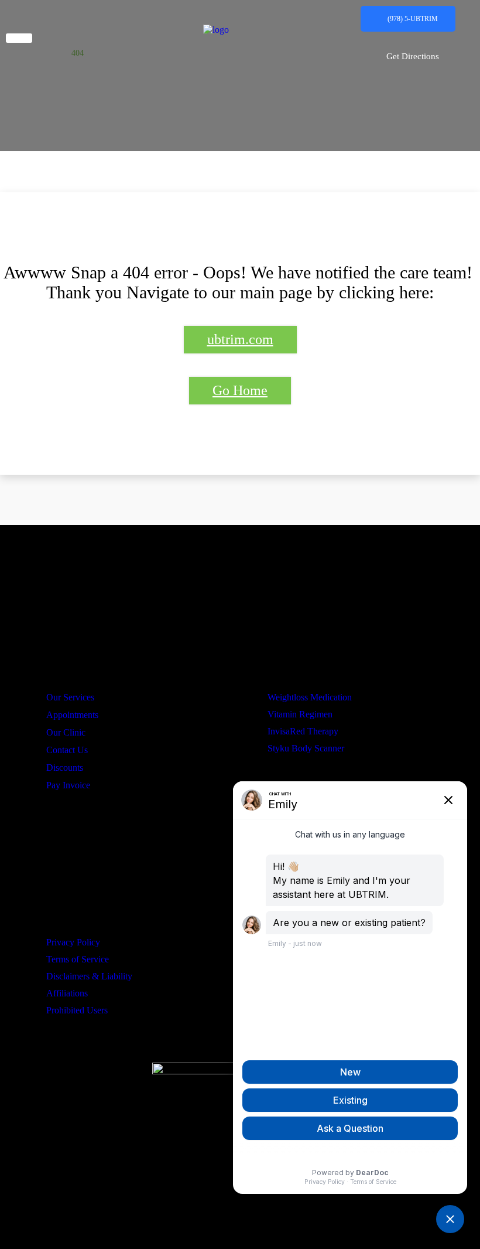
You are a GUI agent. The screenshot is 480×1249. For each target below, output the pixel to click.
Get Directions (412, 56)
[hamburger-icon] (19, 38)
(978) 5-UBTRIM (413, 19)
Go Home (240, 390)
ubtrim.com (240, 339)
